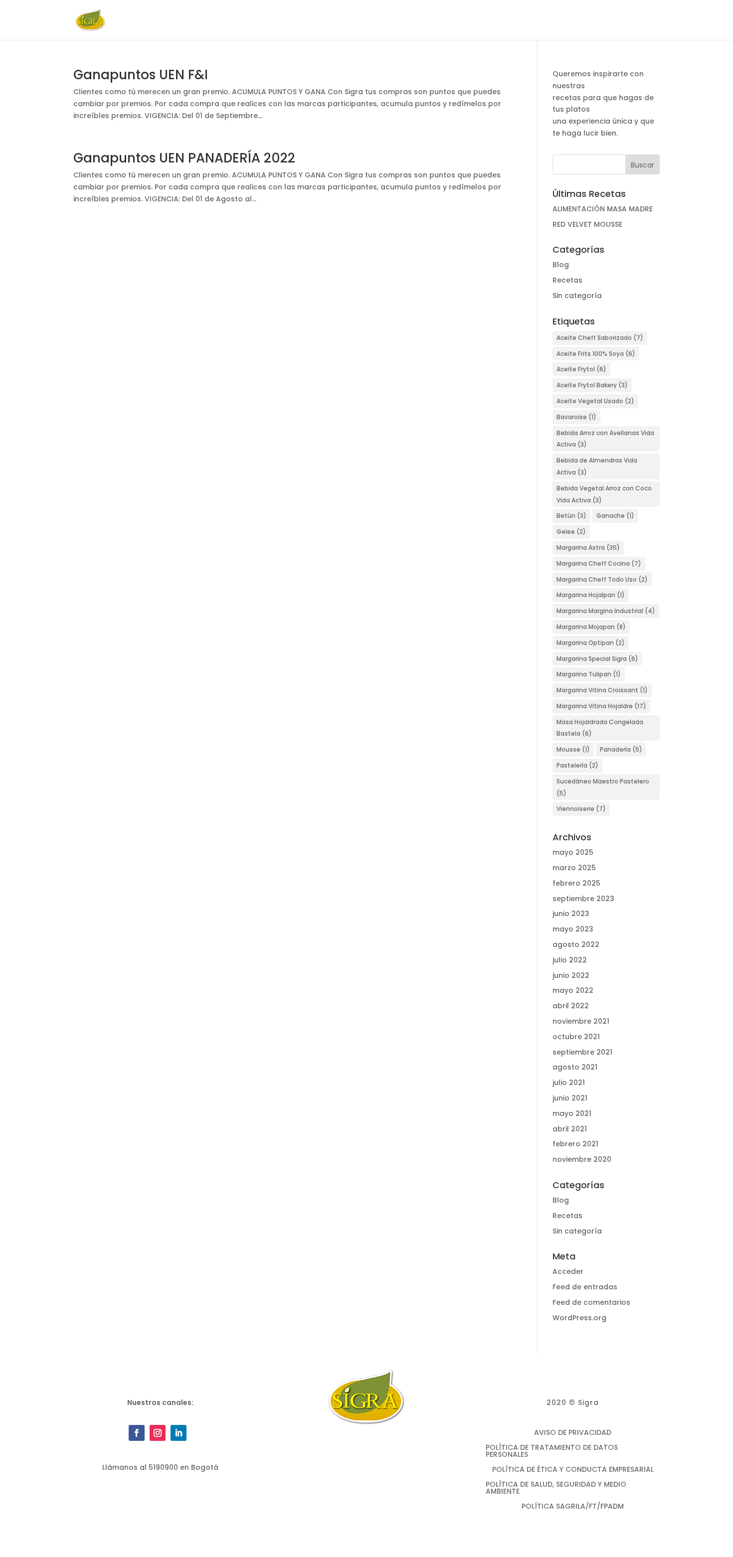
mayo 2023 (572, 929)
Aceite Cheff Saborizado (599, 337)
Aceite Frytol (581, 369)
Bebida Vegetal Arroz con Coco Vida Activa (604, 494)
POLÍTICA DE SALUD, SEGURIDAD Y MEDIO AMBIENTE (556, 1488)
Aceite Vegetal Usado (595, 401)
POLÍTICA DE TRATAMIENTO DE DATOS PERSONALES (552, 1451)
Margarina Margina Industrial (605, 611)
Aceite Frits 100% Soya (595, 353)
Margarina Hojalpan (590, 595)
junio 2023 (570, 914)
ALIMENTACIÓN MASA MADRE (602, 209)
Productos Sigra (397, 20)
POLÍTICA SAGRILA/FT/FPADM (573, 1507)
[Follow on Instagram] (158, 1433)
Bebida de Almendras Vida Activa (596, 466)
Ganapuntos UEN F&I (140, 75)
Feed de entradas (584, 1287)
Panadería (621, 749)
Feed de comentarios (591, 1302)
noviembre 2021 (580, 1021)
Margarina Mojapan (591, 627)
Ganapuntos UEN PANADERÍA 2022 (184, 158)
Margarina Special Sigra (597, 658)
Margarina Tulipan (588, 674)
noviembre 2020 (581, 1159)
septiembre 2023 (583, 899)
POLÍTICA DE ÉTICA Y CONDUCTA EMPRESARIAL (573, 1470)
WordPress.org (579, 1318)
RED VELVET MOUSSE (587, 224)
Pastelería (577, 765)
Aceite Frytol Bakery (592, 385)
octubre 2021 (576, 1037)
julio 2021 (568, 1083)
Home (285, 20)
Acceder (567, 1271)
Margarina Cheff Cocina (598, 563)
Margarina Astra (588, 547)
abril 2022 (570, 1006)
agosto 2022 (575, 944)
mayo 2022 (572, 990)
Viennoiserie (581, 808)
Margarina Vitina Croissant (602, 690)
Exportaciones (478, 20)
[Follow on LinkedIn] (178, 1433)
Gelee (571, 531)
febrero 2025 (576, 883)
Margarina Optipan (590, 642)
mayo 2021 (571, 1113)
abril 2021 (569, 1129)
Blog (527, 20)
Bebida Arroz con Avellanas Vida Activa (605, 439)
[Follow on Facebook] (137, 1433)
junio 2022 (570, 975)
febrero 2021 (575, 1144)
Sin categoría (577, 296)
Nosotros (327, 20)
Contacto (610, 20)
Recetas (563, 20)
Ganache (615, 515)
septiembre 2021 (582, 1052)
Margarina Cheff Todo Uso (602, 579)
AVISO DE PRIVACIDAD (572, 1433)
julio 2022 (569, 960)
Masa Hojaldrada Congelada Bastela (599, 728)
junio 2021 (569, 1098)
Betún (571, 515)
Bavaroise (576, 417)
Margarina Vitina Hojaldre (601, 706)
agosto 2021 (574, 1067)
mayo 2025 (572, 852)
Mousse (573, 749)
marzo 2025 (574, 868)
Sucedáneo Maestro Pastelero (602, 787)
